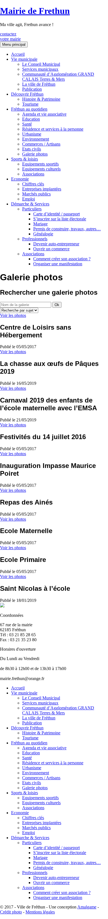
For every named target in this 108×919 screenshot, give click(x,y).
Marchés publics (36, 194)
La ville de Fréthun (38, 84)
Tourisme (30, 104)
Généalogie (43, 233)
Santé (27, 124)
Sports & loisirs (24, 159)
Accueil (18, 54)
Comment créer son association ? (62, 258)
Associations (33, 174)
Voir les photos (13, 315)
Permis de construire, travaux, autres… (67, 228)
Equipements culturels (41, 169)
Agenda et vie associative (44, 114)
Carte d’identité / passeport (56, 214)
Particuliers (32, 209)
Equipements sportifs (40, 164)
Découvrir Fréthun (27, 94)
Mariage (40, 224)
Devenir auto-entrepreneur (56, 243)
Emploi (28, 199)
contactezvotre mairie (10, 36)
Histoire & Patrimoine (41, 99)
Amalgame (86, 907)
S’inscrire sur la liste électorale (59, 219)
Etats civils (31, 149)
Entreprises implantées (41, 189)
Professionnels (34, 238)
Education (31, 119)
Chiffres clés (33, 184)
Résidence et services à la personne (52, 129)
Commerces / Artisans (41, 144)
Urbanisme (31, 134)
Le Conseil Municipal (41, 64)
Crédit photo (11, 912)
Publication (32, 89)
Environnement (35, 139)
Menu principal (13, 44)
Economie (20, 179)
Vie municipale (24, 59)
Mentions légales (40, 912)
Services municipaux (40, 69)
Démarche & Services (30, 204)
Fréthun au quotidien (29, 109)
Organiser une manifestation (57, 263)
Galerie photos (35, 154)
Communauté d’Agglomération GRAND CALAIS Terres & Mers (58, 77)
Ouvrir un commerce (51, 248)
